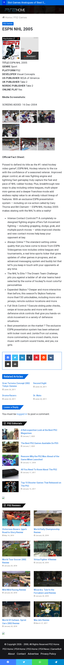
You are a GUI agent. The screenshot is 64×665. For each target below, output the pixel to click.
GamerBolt (56, 649)
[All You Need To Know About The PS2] (10, 473)
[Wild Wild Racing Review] (16, 579)
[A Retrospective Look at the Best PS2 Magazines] (10, 434)
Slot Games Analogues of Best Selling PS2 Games (36, 2)
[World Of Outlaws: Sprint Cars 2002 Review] (16, 609)
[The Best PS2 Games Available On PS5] (10, 447)
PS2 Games (20, 17)
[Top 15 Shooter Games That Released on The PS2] (10, 486)
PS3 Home (8, 649)
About (11, 653)
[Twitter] (15, 357)
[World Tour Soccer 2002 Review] (16, 548)
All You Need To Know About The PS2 (39, 469)
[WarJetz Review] (48, 609)
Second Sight (39, 383)
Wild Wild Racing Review (14, 590)
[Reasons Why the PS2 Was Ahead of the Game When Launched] (10, 460)
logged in (22, 414)
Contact (21, 653)
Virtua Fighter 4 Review (45, 559)
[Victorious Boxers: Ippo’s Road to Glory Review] (16, 518)
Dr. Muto (37, 395)
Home (8, 17)
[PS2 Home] (14, 9)
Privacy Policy (48, 653)
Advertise (33, 653)
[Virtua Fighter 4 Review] (48, 548)
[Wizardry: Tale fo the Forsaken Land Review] (48, 579)
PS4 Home (20, 649)
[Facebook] (8, 357)
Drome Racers (9, 395)
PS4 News (44, 649)
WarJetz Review (41, 620)
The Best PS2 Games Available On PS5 (39, 443)
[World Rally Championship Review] (48, 518)
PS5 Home (32, 649)
